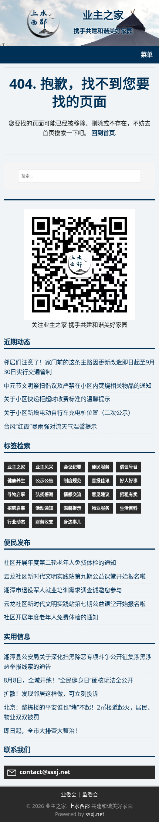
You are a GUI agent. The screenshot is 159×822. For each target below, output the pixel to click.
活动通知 (44, 508)
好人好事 (129, 481)
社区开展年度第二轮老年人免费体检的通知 (60, 563)
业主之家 (16, 467)
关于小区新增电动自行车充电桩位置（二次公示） (69, 413)
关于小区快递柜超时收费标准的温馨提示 (57, 399)
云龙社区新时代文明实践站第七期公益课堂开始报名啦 (75, 604)
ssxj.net (94, 814)
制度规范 (72, 481)
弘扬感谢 (44, 494)
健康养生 (16, 481)
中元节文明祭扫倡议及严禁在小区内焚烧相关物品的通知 (78, 385)
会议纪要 (72, 467)
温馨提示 (72, 508)
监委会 (90, 794)
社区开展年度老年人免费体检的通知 (51, 617)
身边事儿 (72, 522)
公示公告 (44, 481)
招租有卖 (129, 494)
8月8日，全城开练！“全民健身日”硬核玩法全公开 (68, 680)
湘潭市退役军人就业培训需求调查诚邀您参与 (63, 590)
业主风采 (44, 467)
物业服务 (100, 508)
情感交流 (72, 494)
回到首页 (103, 133)
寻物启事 (16, 494)
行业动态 (16, 522)
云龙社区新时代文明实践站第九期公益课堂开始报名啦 (75, 576)
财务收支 (44, 522)
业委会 (69, 794)
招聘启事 (16, 508)
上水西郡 (79, 805)
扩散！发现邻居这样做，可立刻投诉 (51, 694)
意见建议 (100, 494)
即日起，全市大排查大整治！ (42, 731)
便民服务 (100, 467)
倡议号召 (129, 467)
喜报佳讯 (100, 481)
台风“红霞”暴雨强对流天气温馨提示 (50, 426)
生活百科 (129, 508)
